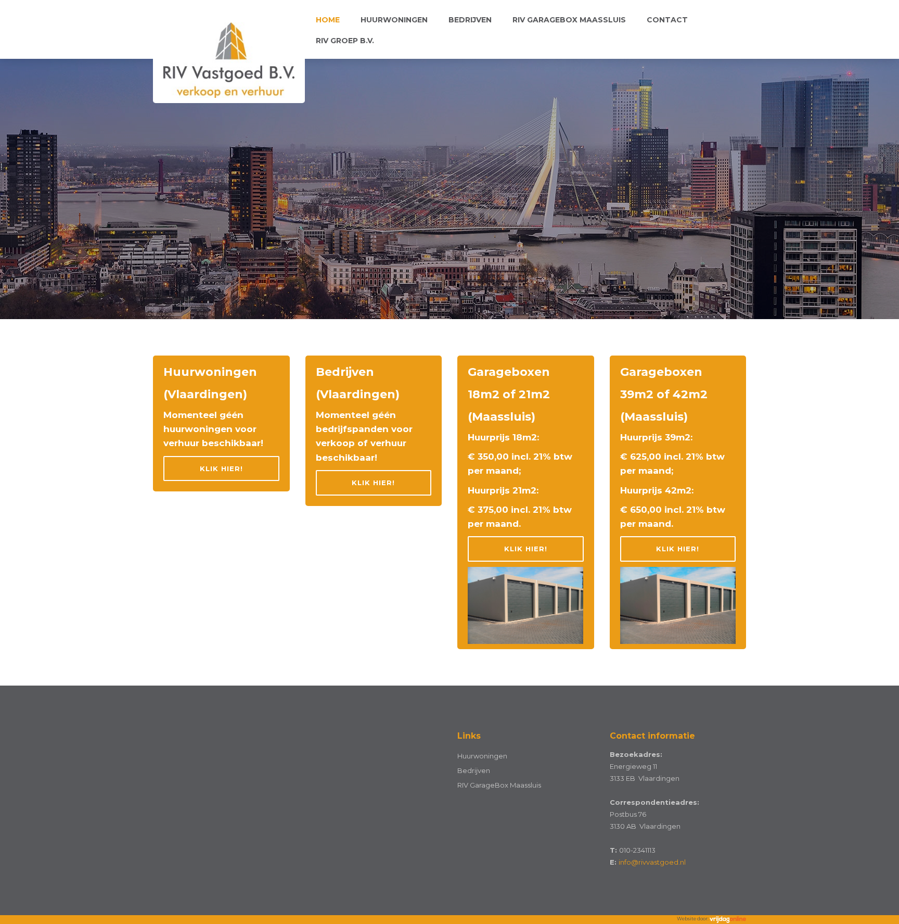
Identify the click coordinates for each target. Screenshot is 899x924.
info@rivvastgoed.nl (652, 862)
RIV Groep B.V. (345, 40)
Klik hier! (221, 468)
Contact (667, 19)
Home (328, 19)
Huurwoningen (394, 19)
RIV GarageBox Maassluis (569, 19)
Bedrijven (470, 19)
